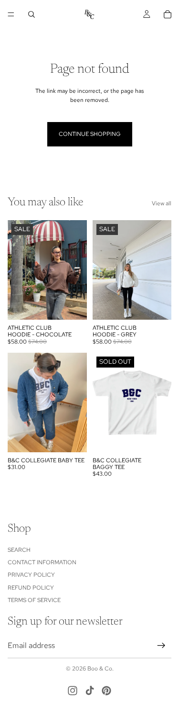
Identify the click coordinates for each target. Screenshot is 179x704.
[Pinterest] (106, 690)
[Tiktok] (89, 690)
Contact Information (42, 562)
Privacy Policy (31, 575)
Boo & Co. (100, 668)
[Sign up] (161, 645)
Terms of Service (34, 600)
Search (19, 549)
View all (161, 203)
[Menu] (11, 14)
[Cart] (167, 14)
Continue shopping (90, 134)
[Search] (31, 14)
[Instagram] (72, 690)
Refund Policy (31, 587)
